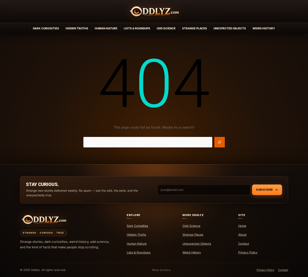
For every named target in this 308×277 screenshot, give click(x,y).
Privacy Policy (265, 270)
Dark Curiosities (46, 28)
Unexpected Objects (230, 28)
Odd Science (166, 28)
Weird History (263, 28)
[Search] (219, 142)
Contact (283, 270)
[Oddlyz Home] (154, 11)
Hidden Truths (77, 28)
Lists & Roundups (137, 28)
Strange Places (194, 28)
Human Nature (106, 28)
